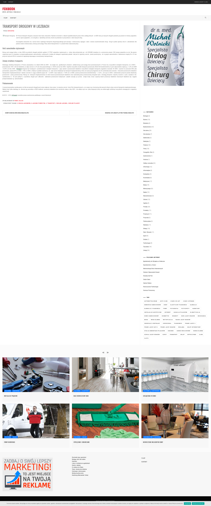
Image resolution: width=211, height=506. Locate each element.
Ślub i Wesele (147, 232)
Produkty (145, 210)
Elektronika (146, 138)
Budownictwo (147, 127)
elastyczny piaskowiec (178, 304)
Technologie (146, 243)
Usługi (21, 100)
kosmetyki (165, 316)
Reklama (145, 225)
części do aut (175, 301)
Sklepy (145, 228)
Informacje (146, 167)
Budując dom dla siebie (78, 459)
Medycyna (146, 181)
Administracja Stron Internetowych (153, 268)
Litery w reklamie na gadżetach (81, 463)
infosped (11, 31)
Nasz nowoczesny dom (81, 396)
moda (146, 319)
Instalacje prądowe (10, 396)
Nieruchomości (147, 196)
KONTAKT (10, 2)
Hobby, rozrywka (148, 163)
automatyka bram (150, 301)
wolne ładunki (62, 103)
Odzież (145, 199)
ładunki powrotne (38, 103)
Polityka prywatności (198, 503)
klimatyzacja (195, 312)
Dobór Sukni (146, 279)
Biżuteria (145, 123)
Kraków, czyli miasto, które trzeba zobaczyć (119, 113)
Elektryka (146, 141)
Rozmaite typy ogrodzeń (79, 457)
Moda (145, 185)
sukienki (171, 330)
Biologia (145, 116)
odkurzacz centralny (152, 323)
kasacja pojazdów (180, 312)
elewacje (193, 304)
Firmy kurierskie (9, 442)
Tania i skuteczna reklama (79, 469)
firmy (165, 308)
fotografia (174, 308)
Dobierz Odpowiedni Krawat (151, 272)
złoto (146, 338)
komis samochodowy (151, 316)
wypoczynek (192, 334)
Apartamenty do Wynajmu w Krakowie (154, 261)
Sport (144, 236)
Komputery (146, 174)
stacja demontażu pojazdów (154, 330)
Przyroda (146, 217)
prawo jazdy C (190, 323)
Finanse (145, 145)
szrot (165, 334)
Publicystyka (147, 221)
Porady (145, 207)
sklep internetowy (194, 327)
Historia (145, 159)
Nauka (145, 192)
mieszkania (202, 316)
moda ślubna (155, 319)
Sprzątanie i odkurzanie (82, 442)
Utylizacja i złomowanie (78, 471)
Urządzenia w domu (149, 396)
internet (168, 312)
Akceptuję (187, 503)
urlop (182, 334)
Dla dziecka (146, 134)
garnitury (196, 308)
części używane (188, 301)
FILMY (4, 2)
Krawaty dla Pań (148, 276)
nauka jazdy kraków (183, 319)
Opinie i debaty (76, 465)
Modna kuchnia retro (78, 473)
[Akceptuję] (209, 503)
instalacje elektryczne (153, 312)
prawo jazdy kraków (167, 327)
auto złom (163, 301)
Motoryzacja (146, 188)
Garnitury (74, 461)
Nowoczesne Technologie (150, 287)
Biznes (145, 119)
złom (201, 334)
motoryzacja (168, 319)
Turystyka (146, 246)
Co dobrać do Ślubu (77, 467)
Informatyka (146, 170)
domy (165, 304)
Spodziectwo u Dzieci (149, 265)
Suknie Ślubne (147, 283)
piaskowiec (178, 323)
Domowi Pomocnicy (149, 290)
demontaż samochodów (152, 304)
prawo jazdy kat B (151, 327)
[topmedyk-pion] (164, 85)
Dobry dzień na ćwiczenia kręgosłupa (17, 113)
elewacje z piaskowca (152, 308)
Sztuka (145, 239)
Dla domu (146, 130)
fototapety (185, 308)
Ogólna (145, 203)
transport (51, 103)
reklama (181, 327)
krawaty (175, 316)
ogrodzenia (167, 323)
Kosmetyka (146, 177)
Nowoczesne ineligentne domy (153, 442)
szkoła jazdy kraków (152, 334)
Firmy (16, 100)
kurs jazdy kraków (188, 316)
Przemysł (146, 214)
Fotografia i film (147, 152)
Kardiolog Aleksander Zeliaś (80, 475)
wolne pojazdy (74, 103)
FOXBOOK (8, 9)
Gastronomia (147, 156)
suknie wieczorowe (183, 330)
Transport (19, 69)
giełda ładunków (24, 103)
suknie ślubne (198, 330)
